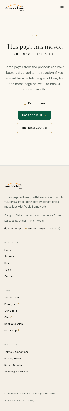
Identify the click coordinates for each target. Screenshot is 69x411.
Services (9, 256)
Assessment (12, 297)
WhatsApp (14, 228)
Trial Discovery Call (34, 128)
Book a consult (34, 115)
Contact (9, 276)
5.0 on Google (42, 228)
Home (8, 250)
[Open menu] (62, 7)
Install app (11, 330)
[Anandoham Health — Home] (14, 7)
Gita (8, 317)
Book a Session (14, 323)
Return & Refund (14, 365)
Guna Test (11, 310)
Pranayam (11, 304)
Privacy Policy (12, 358)
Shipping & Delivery (16, 371)
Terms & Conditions (16, 351)
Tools (7, 269)
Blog (7, 263)
